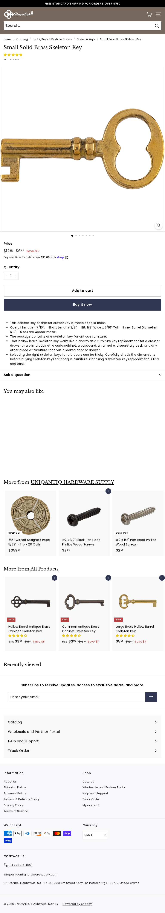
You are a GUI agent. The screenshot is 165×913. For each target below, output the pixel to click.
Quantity (12, 267)
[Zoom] (159, 225)
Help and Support (95, 793)
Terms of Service (16, 811)
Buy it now (82, 304)
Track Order (91, 799)
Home (7, 39)
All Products (45, 569)
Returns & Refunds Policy (22, 799)
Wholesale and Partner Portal (104, 787)
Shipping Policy (15, 787)
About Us (10, 781)
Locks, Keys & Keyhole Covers (52, 39)
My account (90, 805)
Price (8, 243)
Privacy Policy (14, 805)
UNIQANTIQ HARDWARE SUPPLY (72, 482)
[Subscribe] (151, 697)
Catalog (22, 39)
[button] (13, 55)
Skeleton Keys (86, 39)
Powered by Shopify (77, 904)
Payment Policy (15, 793)
